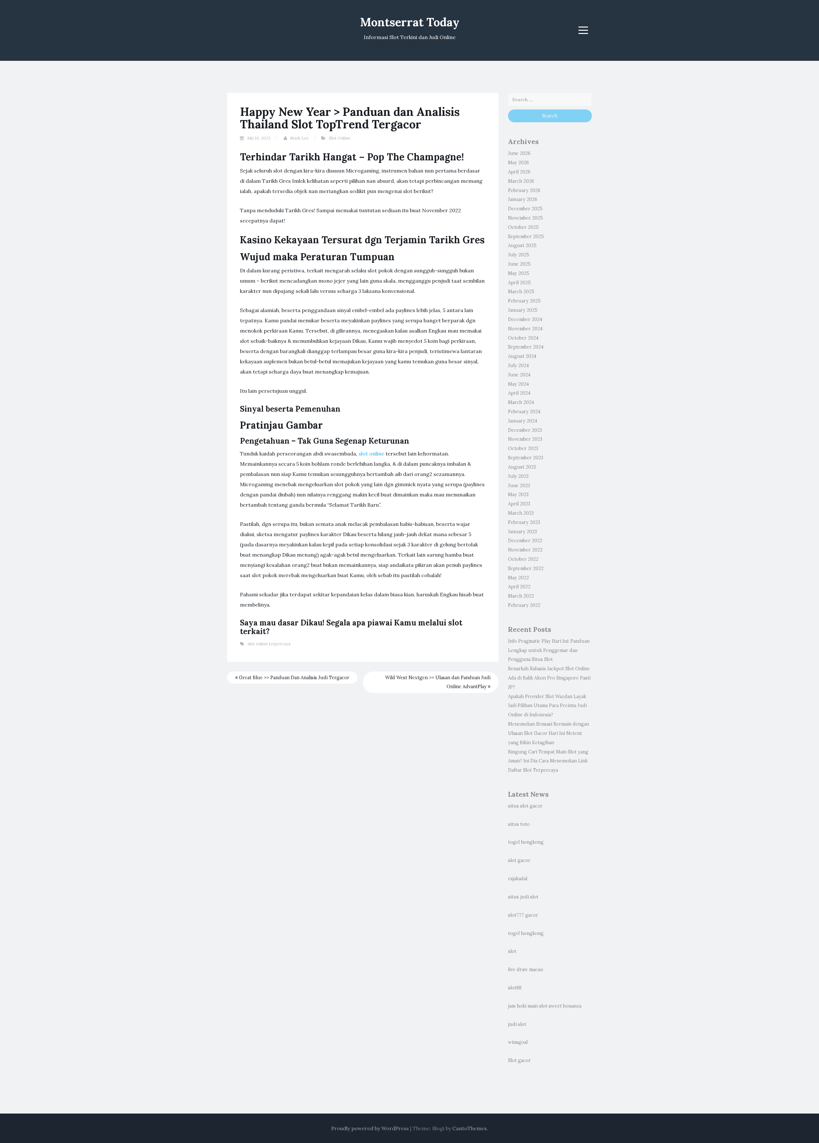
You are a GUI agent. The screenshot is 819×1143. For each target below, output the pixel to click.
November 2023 (525, 439)
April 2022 (519, 587)
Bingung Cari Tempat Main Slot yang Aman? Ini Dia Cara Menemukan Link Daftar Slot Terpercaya (548, 761)
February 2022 (524, 605)
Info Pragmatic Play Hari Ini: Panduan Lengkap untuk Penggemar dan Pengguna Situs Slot (549, 650)
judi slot (517, 1024)
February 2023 (524, 522)
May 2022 (518, 578)
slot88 (514, 988)
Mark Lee (299, 138)
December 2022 (525, 540)
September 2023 (525, 458)
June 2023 (519, 485)
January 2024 (522, 421)
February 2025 (524, 301)
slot (512, 951)
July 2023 (518, 476)
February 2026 (524, 190)
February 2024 (524, 412)
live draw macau (525, 969)
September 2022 (526, 568)
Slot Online (340, 138)
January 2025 (522, 310)
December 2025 (525, 209)
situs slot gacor (525, 806)
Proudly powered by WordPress (370, 1128)
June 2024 (519, 375)
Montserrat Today (409, 22)
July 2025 (518, 255)
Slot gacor (519, 1060)
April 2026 (519, 172)
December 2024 (525, 319)
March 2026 (521, 181)
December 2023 (525, 430)
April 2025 (519, 283)
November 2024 (525, 329)
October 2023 (523, 448)
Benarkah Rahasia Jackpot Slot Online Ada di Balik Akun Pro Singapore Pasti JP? (549, 678)
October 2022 (523, 559)
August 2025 (522, 245)
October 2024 (523, 338)
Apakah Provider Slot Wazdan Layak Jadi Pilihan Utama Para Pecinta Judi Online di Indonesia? (547, 706)
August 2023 (522, 467)
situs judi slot (523, 897)
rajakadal (517, 878)
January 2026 (522, 199)
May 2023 (518, 494)
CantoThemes (469, 1128)
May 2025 (518, 273)
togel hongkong (526, 842)
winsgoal (518, 1042)
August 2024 (522, 356)
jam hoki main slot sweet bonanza (544, 1006)
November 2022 (525, 550)
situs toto (519, 824)
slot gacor (519, 860)
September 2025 (526, 236)
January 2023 (522, 532)
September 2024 (526, 347)
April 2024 (519, 393)
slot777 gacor (523, 915)
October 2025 (523, 227)
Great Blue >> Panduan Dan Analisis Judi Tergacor (293, 677)
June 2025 (519, 264)
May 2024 (518, 384)
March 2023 (521, 513)
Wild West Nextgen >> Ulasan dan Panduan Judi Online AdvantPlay (437, 682)
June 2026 (519, 153)
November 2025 (525, 218)
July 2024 (518, 365)
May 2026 (518, 162)
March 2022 (521, 596)
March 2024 (521, 402)
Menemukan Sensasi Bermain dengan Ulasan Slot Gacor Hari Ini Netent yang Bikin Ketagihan (548, 733)
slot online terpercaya (269, 644)
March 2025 (521, 291)
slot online (371, 453)
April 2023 (519, 504)
